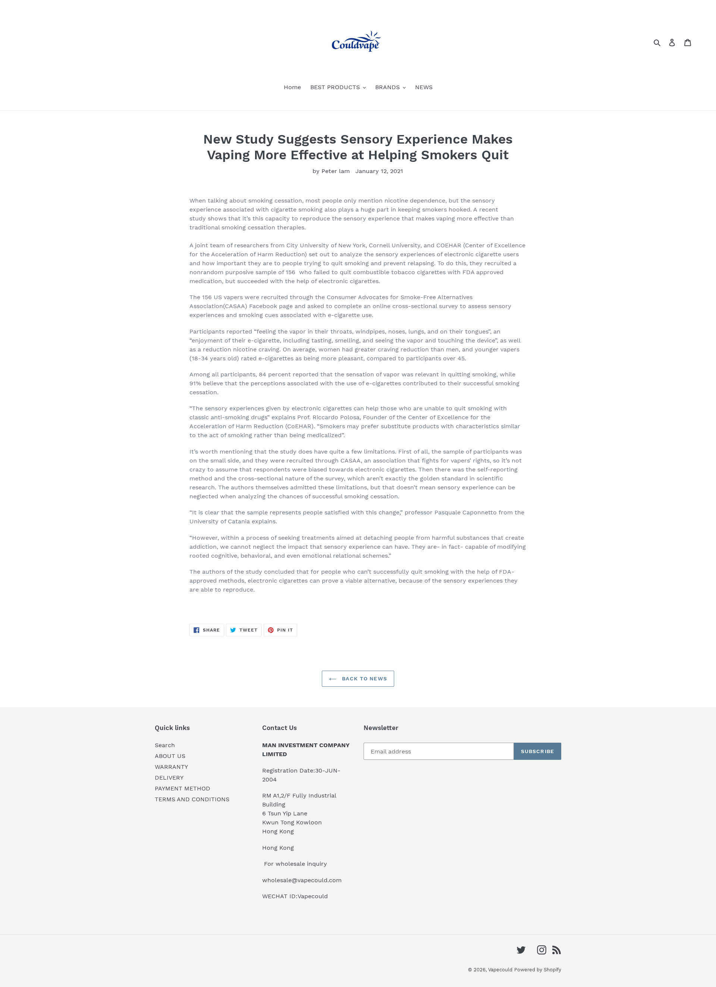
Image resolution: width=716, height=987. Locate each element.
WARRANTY (171, 766)
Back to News (363, 679)
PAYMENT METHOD (182, 788)
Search (165, 745)
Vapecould (500, 969)
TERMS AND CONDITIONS (192, 799)
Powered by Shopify (537, 969)
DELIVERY (169, 777)
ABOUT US (170, 755)
